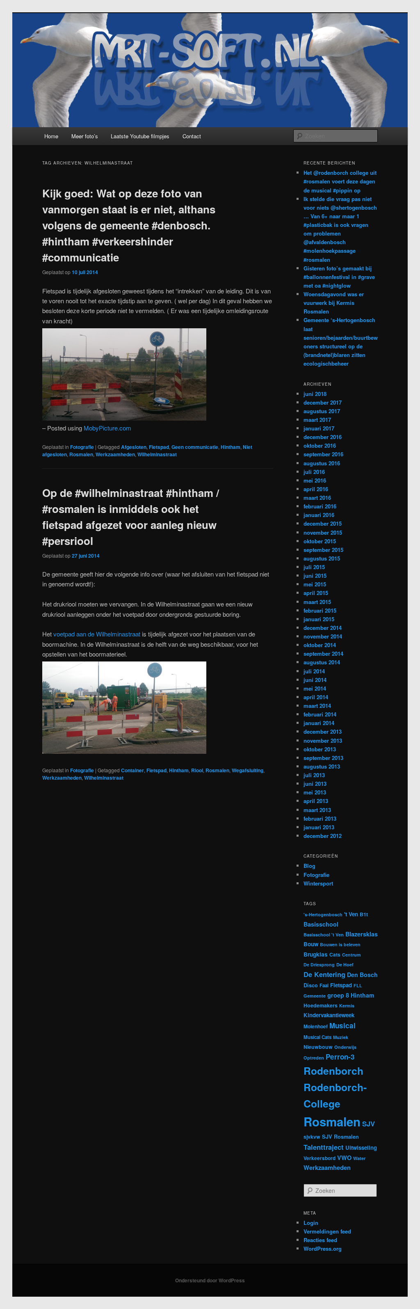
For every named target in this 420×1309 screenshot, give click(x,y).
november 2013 (323, 740)
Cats (334, 954)
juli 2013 (314, 775)
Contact (192, 136)
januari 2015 (319, 619)
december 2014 (323, 628)
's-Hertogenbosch (323, 914)
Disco (311, 985)
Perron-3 (340, 1057)
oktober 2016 (320, 445)
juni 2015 (315, 575)
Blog (309, 866)
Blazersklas (361, 934)
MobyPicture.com (107, 427)
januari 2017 (319, 428)
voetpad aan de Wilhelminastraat (96, 633)
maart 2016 (317, 497)
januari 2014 (319, 723)
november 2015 (323, 532)
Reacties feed (320, 1240)
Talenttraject (324, 1147)
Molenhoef (316, 1026)
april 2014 (316, 697)
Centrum (351, 955)
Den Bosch (362, 974)
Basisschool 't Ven (324, 934)
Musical (342, 1025)
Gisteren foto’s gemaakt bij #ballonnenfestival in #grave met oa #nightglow (339, 276)
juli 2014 (314, 671)
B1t (364, 914)
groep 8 (338, 995)
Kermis (346, 1005)
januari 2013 (319, 827)
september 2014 (323, 653)
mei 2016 (315, 480)
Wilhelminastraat (157, 454)
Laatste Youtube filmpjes (140, 136)
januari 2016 (319, 515)
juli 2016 (314, 472)
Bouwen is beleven (340, 944)
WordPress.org (323, 1248)
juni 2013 (315, 783)
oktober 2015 (320, 541)
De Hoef (345, 964)
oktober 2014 (320, 645)
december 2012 (323, 836)
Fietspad (159, 447)
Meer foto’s (84, 136)
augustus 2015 (322, 558)
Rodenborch (333, 1070)
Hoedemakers (321, 1005)
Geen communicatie (194, 447)
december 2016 (323, 437)
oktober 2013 (320, 749)
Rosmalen (81, 454)
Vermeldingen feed (327, 1231)
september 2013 (323, 758)
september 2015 (323, 550)
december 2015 (323, 523)
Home (51, 136)
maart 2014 (317, 705)
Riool (197, 770)
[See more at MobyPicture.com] (124, 418)
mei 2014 (315, 688)
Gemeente (315, 996)
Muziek (340, 1037)
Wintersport (318, 883)
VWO (344, 1157)
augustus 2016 (322, 463)
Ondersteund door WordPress (210, 1280)
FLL (358, 985)
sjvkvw (312, 1136)
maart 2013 (317, 810)
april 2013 (316, 801)
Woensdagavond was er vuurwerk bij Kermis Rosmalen (334, 302)
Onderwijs (345, 1047)
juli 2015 (314, 567)
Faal (324, 985)
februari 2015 (320, 610)
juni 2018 (315, 394)
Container (132, 770)
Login (311, 1223)
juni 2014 (315, 680)
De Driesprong (319, 964)
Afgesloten (133, 447)
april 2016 (316, 489)
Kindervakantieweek (329, 1015)
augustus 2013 (322, 766)
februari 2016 (320, 506)
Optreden (314, 1058)
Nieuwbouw (318, 1046)
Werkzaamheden (115, 454)
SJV (368, 1123)
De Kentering (324, 974)
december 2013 (323, 731)
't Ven (351, 914)
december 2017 (323, 402)
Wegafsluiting (247, 770)
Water (359, 1158)
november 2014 (323, 636)
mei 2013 (315, 792)
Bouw (311, 944)
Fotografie (82, 447)
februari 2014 (320, 714)
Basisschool (321, 924)
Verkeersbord (320, 1158)
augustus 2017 (322, 411)
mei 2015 (315, 584)
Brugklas (316, 954)
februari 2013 (320, 818)
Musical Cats (317, 1037)
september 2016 (323, 454)
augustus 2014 (322, 662)
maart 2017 (317, 419)
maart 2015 (317, 602)
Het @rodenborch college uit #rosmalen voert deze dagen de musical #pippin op (340, 181)
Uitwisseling (361, 1147)
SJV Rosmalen (340, 1136)
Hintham (230, 447)
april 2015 (316, 593)
